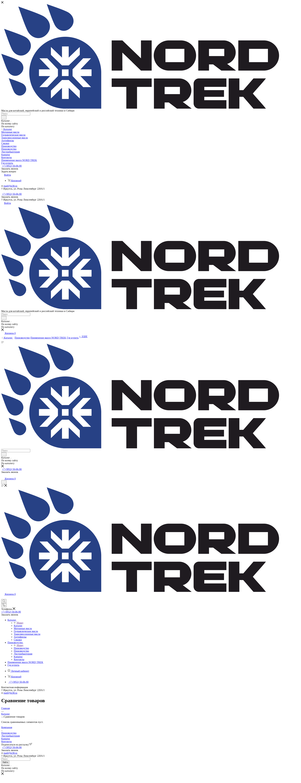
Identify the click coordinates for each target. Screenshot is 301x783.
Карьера (5, 738)
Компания (6, 727)
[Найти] (3, 117)
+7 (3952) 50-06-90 (12, 166)
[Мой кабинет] (2, 475)
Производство (21, 648)
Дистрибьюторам (10, 735)
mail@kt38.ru (10, 186)
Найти (5, 762)
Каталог (18, 625)
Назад (20, 622)
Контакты (6, 741)
